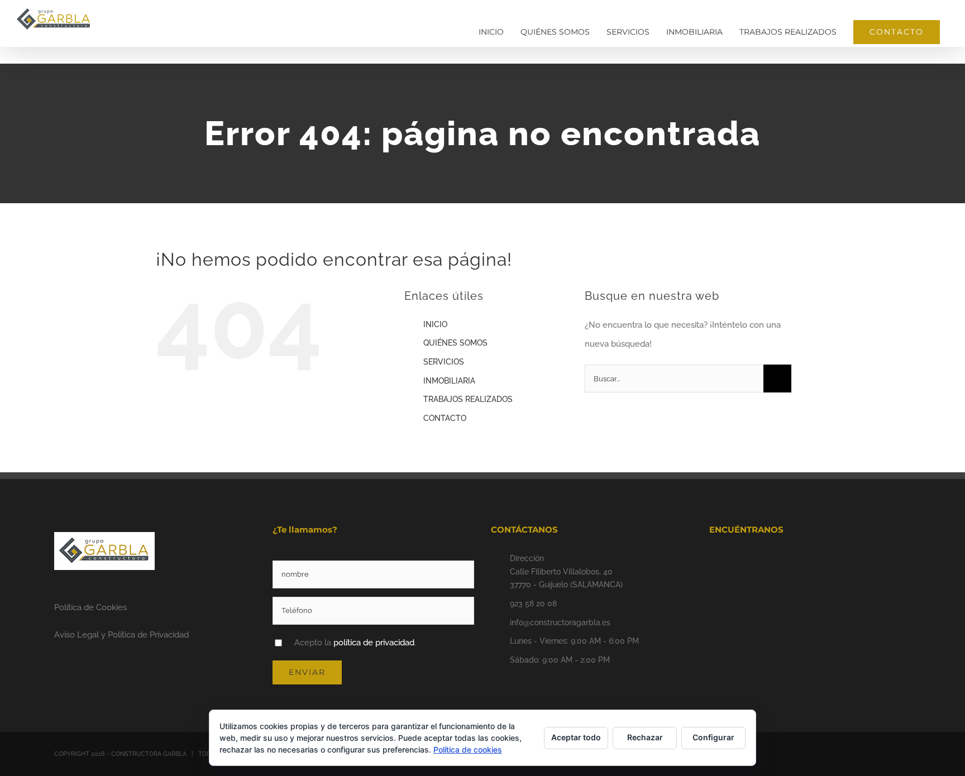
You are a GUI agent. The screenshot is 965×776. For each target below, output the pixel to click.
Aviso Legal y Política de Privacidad (121, 635)
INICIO (435, 324)
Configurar (713, 737)
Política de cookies (467, 749)
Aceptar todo (576, 737)
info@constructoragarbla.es (560, 622)
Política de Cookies (90, 607)
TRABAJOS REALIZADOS (468, 399)
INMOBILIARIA (449, 380)
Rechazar (645, 737)
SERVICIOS (443, 361)
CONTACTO (444, 418)
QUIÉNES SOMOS (455, 342)
